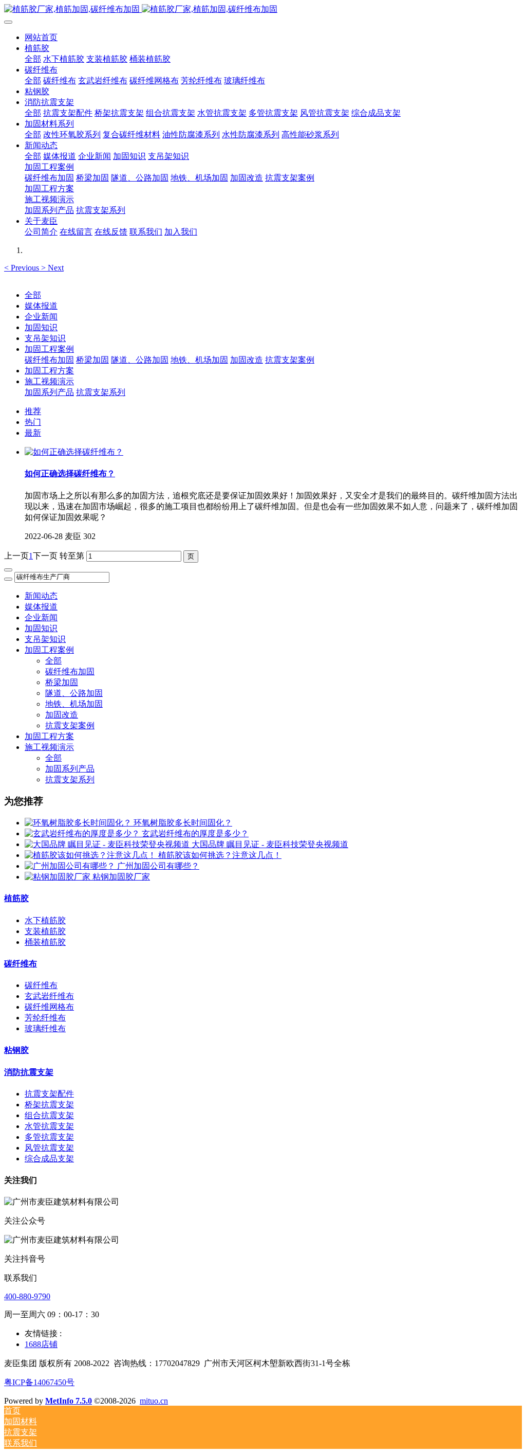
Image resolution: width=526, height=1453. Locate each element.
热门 (33, 422)
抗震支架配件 (49, 1093)
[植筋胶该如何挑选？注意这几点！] (91, 855)
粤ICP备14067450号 (39, 1382)
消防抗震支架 (28, 1072)
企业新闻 (41, 316)
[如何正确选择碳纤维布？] (74, 451)
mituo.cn (154, 1400)
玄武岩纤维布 (49, 996)
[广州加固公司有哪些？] (71, 866)
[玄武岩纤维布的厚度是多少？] (83, 833)
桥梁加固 (92, 359)
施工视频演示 (49, 381)
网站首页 (41, 37)
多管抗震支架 (49, 1137)
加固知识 (41, 327)
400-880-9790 (27, 1296)
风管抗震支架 (49, 1147)
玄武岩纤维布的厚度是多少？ (195, 833)
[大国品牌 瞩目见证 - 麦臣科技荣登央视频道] (108, 844)
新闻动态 (41, 595)
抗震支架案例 (289, 359)
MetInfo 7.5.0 (68, 1400)
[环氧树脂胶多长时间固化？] (79, 822)
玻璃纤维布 (45, 1028)
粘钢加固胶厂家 (121, 876)
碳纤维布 (20, 963)
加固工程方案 (49, 370)
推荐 (33, 411)
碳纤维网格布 (49, 1006)
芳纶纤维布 (45, 1017)
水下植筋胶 (45, 920)
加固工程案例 (49, 349)
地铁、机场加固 (199, 359)
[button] (22, 267)
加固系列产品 (49, 392)
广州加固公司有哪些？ (158, 866)
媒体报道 (41, 305)
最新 (33, 432)
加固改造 (246, 359)
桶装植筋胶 (45, 942)
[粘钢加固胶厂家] (58, 876)
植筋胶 (16, 898)
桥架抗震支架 (49, 1104)
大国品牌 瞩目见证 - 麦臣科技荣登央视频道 (270, 844)
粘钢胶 (16, 1050)
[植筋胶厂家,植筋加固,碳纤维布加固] (263, 9)
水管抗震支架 (49, 1126)
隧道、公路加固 (139, 359)
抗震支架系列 (100, 392)
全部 (33, 59)
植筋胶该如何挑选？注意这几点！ (219, 855)
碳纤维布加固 (49, 359)
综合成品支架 (49, 1158)
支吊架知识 (45, 338)
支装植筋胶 (45, 931)
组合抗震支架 (49, 1115)
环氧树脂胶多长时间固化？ (183, 822)
